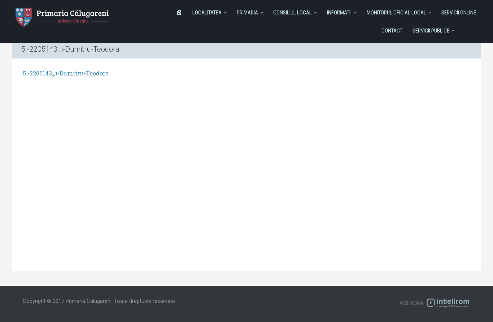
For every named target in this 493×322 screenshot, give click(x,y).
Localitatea (207, 12)
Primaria (247, 12)
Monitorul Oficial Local (396, 12)
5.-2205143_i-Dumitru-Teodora (66, 73)
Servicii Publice (431, 30)
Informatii (339, 12)
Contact (391, 30)
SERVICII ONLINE (458, 12)
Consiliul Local (292, 12)
